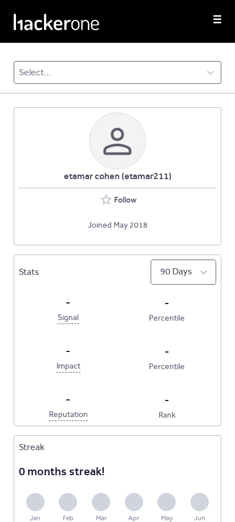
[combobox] (20, 72)
